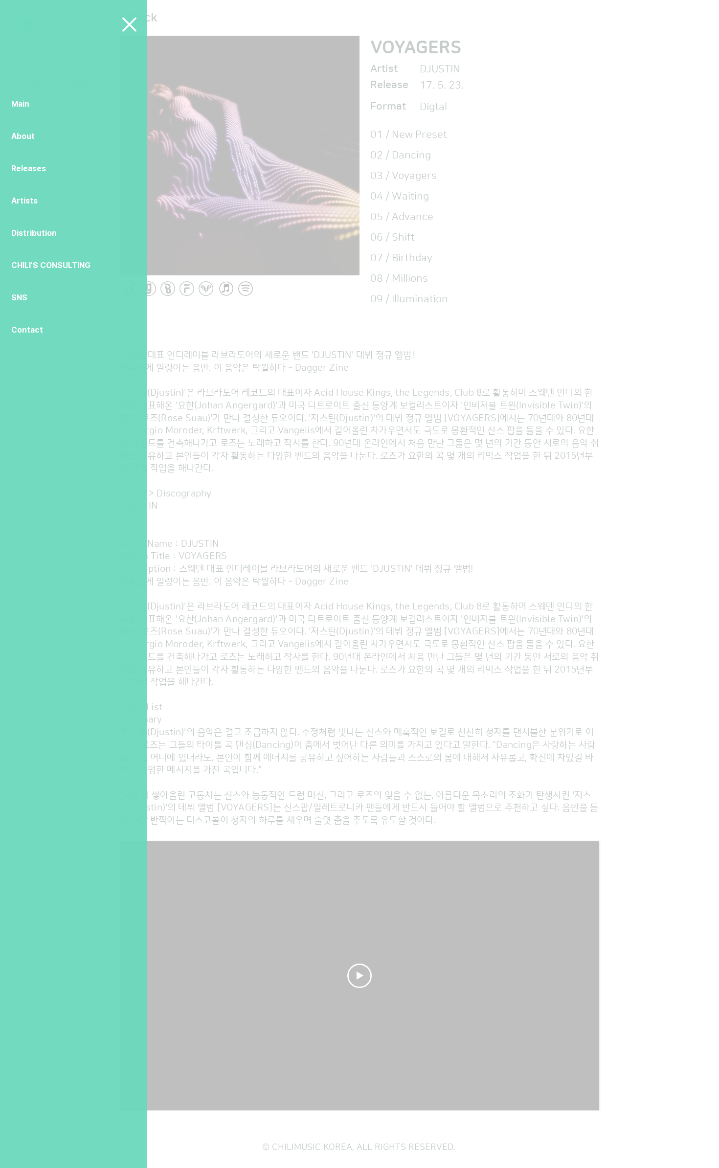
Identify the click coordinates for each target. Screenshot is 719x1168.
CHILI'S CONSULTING (50, 265)
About (23, 136)
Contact (27, 330)
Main (20, 104)
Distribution (34, 233)
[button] (129, 24)
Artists (24, 200)
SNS (19, 297)
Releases (28, 168)
